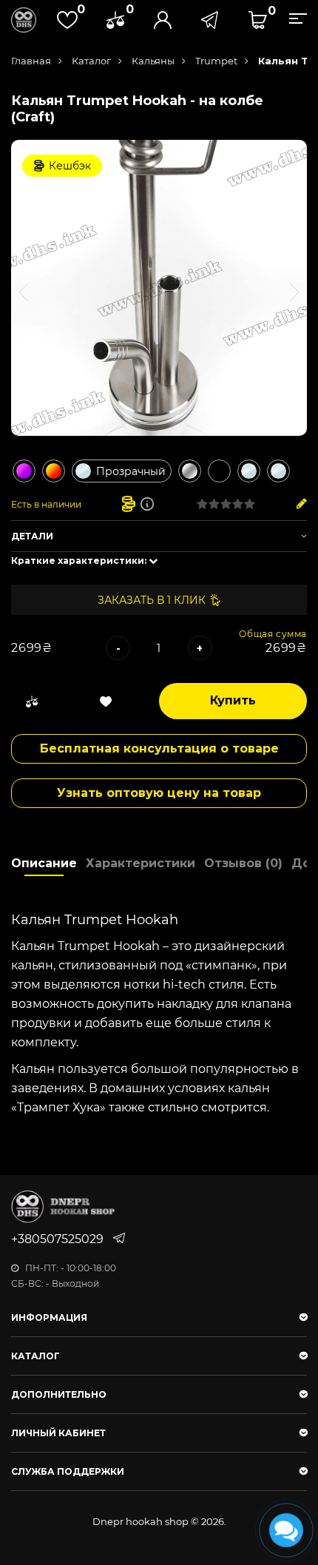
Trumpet (216, 61)
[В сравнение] (32, 701)
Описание (44, 863)
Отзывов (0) (243, 863)
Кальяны (153, 61)
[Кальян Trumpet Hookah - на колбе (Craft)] (159, 288)
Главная (31, 61)
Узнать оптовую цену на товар (159, 793)
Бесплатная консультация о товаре (159, 748)
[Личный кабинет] (163, 20)
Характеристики (140, 863)
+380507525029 (57, 1239)
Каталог (91, 61)
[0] (115, 20)
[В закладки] (105, 701)
